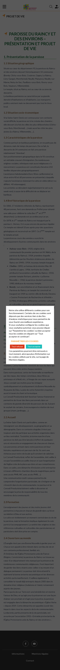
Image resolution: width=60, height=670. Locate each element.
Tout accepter (33, 346)
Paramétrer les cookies (24, 341)
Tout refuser (17, 346)
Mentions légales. (17, 359)
